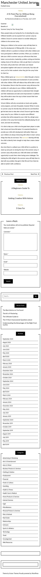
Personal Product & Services (11, 511)
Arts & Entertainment (9, 461)
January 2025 (7, 367)
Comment (7, 232)
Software (5, 525)
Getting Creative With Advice (20, 198)
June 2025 (6, 349)
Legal (4, 504)
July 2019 (6, 437)
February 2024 (7, 399)
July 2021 (6, 413)
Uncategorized (7, 539)
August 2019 (7, 434)
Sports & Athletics (8, 528)
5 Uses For (20, 208)
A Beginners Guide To (21, 188)
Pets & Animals (7, 514)
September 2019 (8, 430)
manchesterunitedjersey (14, 19)
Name (6, 254)
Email (6, 262)
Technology (6, 532)
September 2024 (8, 381)
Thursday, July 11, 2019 (29, 19)
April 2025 (6, 356)
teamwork (25, 137)
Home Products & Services (11, 497)
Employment (7, 475)
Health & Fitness (8, 490)
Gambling (6, 486)
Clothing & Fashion (8, 472)
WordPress (35, 573)
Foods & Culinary (8, 482)
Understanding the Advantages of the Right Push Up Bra (20, 324)
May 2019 (6, 441)
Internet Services (8, 500)
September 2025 (8, 339)
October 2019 (7, 427)
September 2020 (8, 420)
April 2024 (6, 391)
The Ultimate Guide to (10, 316)
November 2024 (8, 374)
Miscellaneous (7, 507)
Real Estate (6, 518)
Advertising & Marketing (10, 458)
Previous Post (8, 174)
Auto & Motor (7, 465)
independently (20, 77)
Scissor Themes (14, 573)
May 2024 (6, 388)
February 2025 (7, 363)
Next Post (34, 174)
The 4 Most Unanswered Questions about (17, 320)
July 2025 (6, 346)
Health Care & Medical (10, 493)
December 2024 (8, 370)
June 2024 (6, 384)
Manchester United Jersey (19, 2)
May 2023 (6, 409)
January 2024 (7, 402)
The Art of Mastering (10, 313)
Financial (5, 479)
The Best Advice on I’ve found (13, 310)
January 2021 (7, 416)
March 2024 (6, 395)
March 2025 (6, 360)
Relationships (7, 521)
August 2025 (7, 342)
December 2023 (8, 406)
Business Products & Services (12, 468)
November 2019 (8, 423)
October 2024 (7, 377)
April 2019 (6, 444)
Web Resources (7, 542)
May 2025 (6, 353)
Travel (20, 11)
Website (6, 269)
